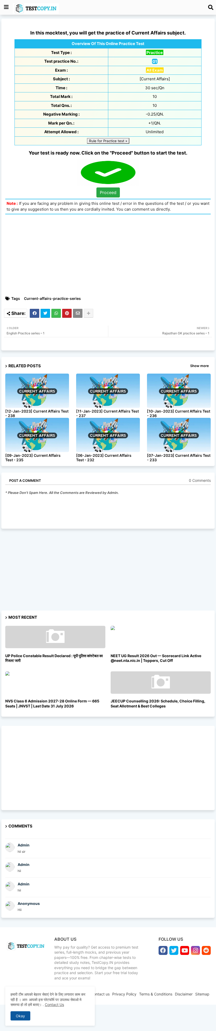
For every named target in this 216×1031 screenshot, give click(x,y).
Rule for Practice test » (108, 141)
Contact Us (54, 1004)
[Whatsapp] (56, 313)
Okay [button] (20, 1016)
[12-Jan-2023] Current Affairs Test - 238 (36, 413)
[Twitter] (45, 313)
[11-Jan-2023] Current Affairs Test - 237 (107, 413)
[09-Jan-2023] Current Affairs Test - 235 (33, 457)
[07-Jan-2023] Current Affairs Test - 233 (178, 457)
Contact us (100, 994)
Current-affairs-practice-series (52, 298)
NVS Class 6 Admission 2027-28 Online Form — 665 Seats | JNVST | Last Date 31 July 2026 (52, 703)
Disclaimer (184, 994)
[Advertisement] (108, 572)
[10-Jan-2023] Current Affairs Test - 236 (178, 413)
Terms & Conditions (155, 994)
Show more (199, 366)
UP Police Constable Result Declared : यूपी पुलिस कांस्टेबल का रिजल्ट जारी (54, 658)
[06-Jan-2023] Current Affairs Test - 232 (103, 457)
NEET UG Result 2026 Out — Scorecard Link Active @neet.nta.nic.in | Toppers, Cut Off (156, 658)
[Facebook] (34, 313)
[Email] (77, 313)
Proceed (108, 192)
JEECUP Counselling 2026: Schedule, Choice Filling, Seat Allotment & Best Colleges (158, 703)
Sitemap (202, 994)
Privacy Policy (124, 994)
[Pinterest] (67, 313)
